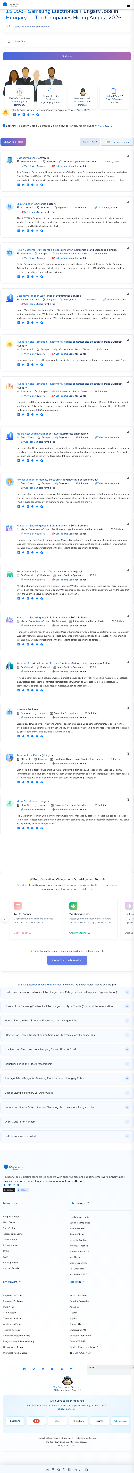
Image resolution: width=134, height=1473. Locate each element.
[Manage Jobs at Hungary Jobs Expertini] (86, 1469)
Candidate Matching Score (16, 1335)
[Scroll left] (4, 919)
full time (83, 437)
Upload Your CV (114, 96)
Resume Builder (77, 1228)
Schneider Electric (30, 161)
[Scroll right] (129, 919)
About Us (74, 1307)
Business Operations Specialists (80, 161)
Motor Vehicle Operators (70, 575)
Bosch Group (27, 437)
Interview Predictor (79, 1251)
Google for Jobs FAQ (80, 1335)
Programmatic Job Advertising (18, 1341)
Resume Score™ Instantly (82, 103)
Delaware (25, 713)
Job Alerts (74, 1257)
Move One (26, 805)
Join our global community (19, 103)
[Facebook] (5, 1185)
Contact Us (75, 1324)
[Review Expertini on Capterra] (78, 1420)
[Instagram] (14, 1185)
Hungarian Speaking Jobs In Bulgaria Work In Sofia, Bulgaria (52, 525)
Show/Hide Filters (13, 141)
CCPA (6, 1251)
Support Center (11, 1216)
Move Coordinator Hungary (33, 801)
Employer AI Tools (12, 1295)
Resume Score (76, 1234)
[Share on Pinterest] (28, 115)
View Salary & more (34, 166)
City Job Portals (11, 1268)
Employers (10, 1282)
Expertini (75, 1282)
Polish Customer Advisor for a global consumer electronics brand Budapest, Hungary (67, 250)
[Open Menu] (128, 6)
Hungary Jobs (62, 1390)
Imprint (73, 1318)
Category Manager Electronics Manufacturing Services (49, 296)
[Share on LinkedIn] (23, 115)
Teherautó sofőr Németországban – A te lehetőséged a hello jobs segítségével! (64, 663)
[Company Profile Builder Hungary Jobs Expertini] (75, 1469)
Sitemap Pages (10, 1262)
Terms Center (10, 1239)
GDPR (6, 1256)
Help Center (9, 1222)
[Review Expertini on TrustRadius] (120, 1420)
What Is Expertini (78, 1295)
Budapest (51, 161)
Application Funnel (12, 1324)
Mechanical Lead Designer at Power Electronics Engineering (52, 434)
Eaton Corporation (30, 299)
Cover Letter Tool (78, 1240)
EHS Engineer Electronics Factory (36, 204)
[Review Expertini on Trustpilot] (57, 1420)
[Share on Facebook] (14, 115)
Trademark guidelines (85, 1438)
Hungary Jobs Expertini (17, 1177)
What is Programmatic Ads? (83, 1347)
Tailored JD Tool (11, 1329)
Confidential (27, 575)
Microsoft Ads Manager (15, 1352)
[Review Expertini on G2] (36, 1420)
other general (69, 299)
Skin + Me (26, 759)
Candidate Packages (79, 1222)
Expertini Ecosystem (79, 1301)
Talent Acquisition (12, 1318)
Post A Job (8, 1307)
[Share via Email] (32, 115)
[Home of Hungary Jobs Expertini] (48, 1469)
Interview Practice (78, 1245)
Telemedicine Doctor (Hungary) (35, 755)
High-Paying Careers (51, 102)
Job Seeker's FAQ (78, 1274)
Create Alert (91, 141)
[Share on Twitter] (19, 115)
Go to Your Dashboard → (67, 960)
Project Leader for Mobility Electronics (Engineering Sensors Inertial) (57, 479)
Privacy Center (10, 1245)
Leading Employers (52, 98)
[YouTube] (18, 1185)
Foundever (26, 253)
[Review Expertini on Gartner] (15, 1420)
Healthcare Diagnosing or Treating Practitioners (78, 759)
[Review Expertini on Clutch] (99, 1420)
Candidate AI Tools (79, 1217)
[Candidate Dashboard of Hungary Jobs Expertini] (53, 1469)
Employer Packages (13, 1301)
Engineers (63, 207)
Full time (82, 207)
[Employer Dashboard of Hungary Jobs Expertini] (70, 1469)
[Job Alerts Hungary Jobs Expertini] (64, 1469)
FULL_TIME (113, 161)
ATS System (9, 1312)
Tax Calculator (76, 1268)
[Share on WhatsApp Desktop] (37, 115)
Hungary (51, 299)
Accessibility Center (13, 1233)
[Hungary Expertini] (15, 5)
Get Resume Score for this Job (70, 166)
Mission (73, 1312)
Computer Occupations (66, 713)
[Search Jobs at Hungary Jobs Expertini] (59, 1469)
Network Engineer (27, 709)
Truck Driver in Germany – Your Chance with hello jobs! (49, 571)
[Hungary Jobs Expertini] (67, 1167)
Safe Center (9, 1228)
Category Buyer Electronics (33, 158)
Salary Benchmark (78, 1263)
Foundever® (27, 349)
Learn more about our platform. (63, 1181)
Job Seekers (77, 1203)
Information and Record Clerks (71, 253)
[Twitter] (9, 1185)
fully (95, 575)
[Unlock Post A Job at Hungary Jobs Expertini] (81, 1469)
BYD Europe (27, 207)
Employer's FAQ (77, 1329)
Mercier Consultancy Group (35, 529)
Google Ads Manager (14, 1347)
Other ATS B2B (77, 1341)
